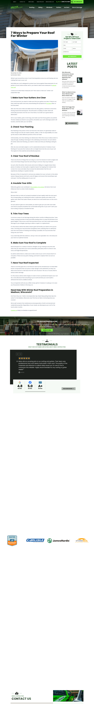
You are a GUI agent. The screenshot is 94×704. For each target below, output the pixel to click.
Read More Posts (72, 123)
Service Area (31, 1)
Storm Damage (77, 7)
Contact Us (22, 1)
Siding (40, 7)
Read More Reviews (68, 388)
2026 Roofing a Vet (50, 1)
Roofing (31, 7)
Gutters (58, 7)
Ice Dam (66, 7)
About (14, 1)
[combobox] (76, 48)
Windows (49, 7)
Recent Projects (40, 1)
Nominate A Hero (47, 330)
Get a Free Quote (78, 1)
